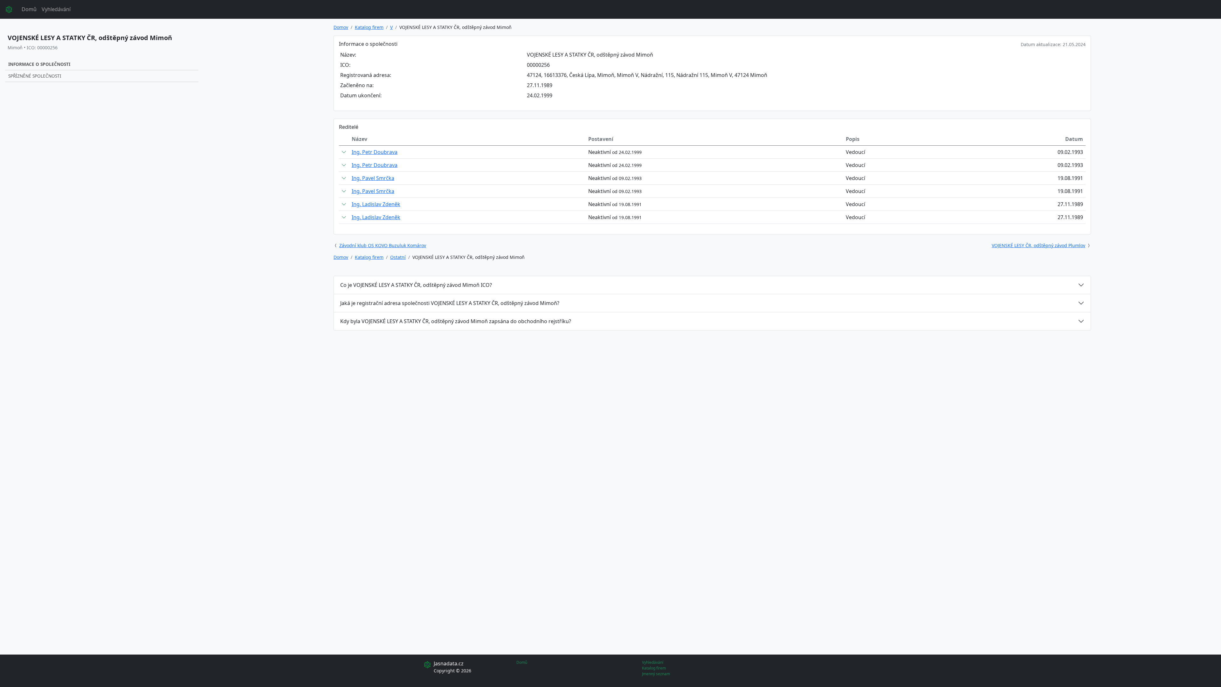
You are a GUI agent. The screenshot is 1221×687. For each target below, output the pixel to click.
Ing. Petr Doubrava (374, 152)
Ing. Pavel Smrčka (373, 178)
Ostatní (398, 257)
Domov (341, 27)
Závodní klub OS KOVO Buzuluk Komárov (382, 245)
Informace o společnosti (39, 64)
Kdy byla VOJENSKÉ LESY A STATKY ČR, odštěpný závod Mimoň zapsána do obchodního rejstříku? (455, 321)
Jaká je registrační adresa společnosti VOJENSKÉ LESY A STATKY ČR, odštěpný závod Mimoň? (449, 303)
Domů (29, 9)
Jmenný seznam (656, 674)
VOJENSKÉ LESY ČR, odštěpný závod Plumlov (1038, 245)
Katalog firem (369, 27)
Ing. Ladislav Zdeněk (376, 204)
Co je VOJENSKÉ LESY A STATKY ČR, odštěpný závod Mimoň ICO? (416, 284)
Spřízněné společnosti (34, 76)
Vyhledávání (56, 9)
